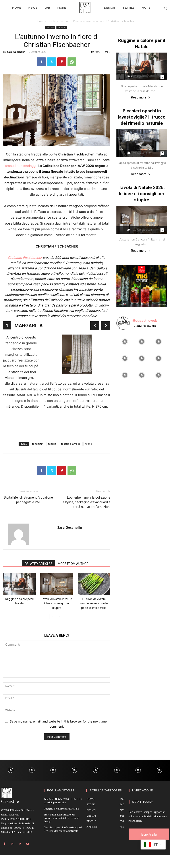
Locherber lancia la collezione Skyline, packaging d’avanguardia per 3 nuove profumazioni (86, 502)
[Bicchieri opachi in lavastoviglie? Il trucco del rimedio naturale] (141, 143)
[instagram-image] (124, 341)
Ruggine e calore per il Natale (61, 809)
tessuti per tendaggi (21, 166)
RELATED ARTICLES (38, 564)
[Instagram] (12, 844)
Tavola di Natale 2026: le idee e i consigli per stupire (56, 603)
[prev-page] (52, 616)
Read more (139, 97)
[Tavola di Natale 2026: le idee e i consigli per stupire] (56, 584)
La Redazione (142, 790)
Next (105, 325)
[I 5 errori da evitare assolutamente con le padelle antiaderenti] (94, 584)
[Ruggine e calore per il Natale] (19, 584)
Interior (64, 21)
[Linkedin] (20, 844)
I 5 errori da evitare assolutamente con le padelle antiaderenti (94, 603)
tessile (52, 443)
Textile (51, 21)
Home (39, 21)
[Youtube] (27, 844)
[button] (165, 8)
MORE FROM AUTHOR (73, 564)
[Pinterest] (61, 61)
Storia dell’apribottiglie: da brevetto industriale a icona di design (61, 818)
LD (128, 76)
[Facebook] (41, 61)
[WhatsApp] (72, 61)
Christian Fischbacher (25, 257)
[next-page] (59, 616)
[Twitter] (51, 61)
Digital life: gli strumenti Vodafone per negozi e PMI (28, 500)
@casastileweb (144, 320)
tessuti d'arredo (71, 443)
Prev (94, 325)
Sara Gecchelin (16, 51)
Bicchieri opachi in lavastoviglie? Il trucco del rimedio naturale (142, 117)
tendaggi (37, 443)
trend (88, 443)
